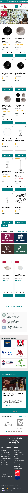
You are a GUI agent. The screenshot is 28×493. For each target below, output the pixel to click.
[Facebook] (10, 442)
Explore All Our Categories (14, 306)
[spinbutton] (7, 52)
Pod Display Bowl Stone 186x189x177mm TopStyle (20, 40)
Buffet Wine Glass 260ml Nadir (6, 172)
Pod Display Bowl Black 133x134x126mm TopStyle (20, 73)
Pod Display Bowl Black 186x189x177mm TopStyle (7, 40)
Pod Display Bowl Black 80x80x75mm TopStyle (7, 73)
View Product (20, 122)
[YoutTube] (18, 442)
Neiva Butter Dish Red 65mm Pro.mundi (19, 276)
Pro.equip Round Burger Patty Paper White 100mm (7, 276)
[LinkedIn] (15, 442)
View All (5, 225)
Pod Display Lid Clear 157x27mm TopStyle (7, 139)
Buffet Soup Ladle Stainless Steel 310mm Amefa (20, 174)
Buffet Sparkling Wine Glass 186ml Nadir (7, 206)
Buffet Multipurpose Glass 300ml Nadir (20, 139)
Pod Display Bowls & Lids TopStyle (20, 106)
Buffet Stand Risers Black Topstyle (20, 206)
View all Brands (22, 416)
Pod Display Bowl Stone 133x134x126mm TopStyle (7, 107)
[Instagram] (13, 442)
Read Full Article (7, 405)
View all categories (22, 231)
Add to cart (7, 56)
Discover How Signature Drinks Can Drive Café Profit (13, 394)
